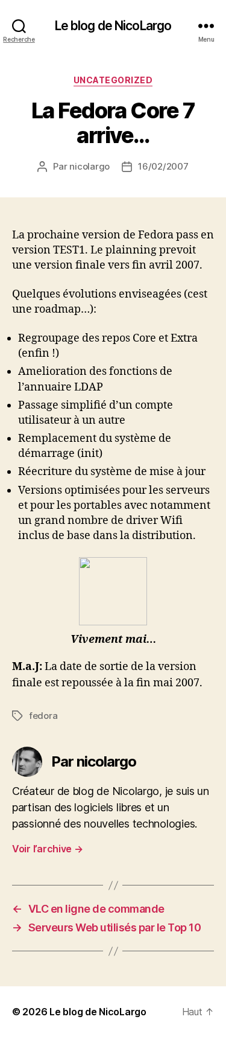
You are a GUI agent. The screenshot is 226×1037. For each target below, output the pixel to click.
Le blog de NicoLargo (113, 25)
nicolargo (89, 166)
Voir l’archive (47, 849)
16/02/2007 (163, 166)
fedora (43, 715)
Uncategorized (113, 80)
